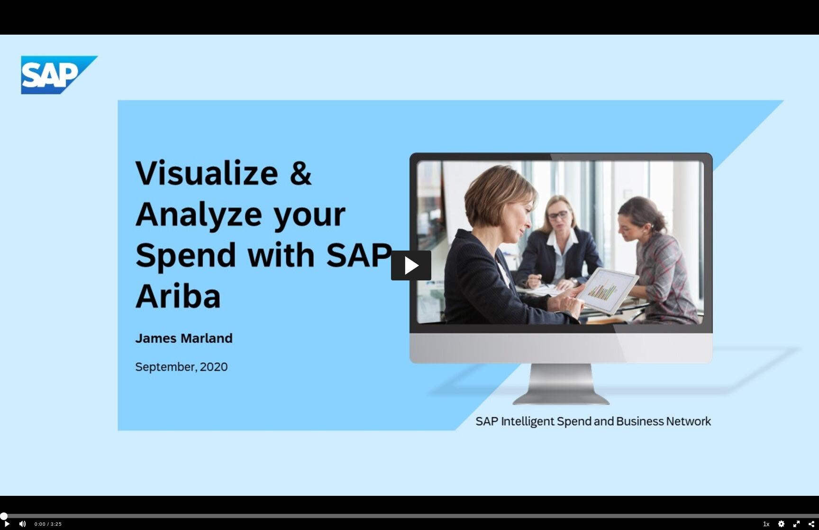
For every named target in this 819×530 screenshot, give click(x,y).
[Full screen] (796, 524)
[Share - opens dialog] (811, 524)
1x (766, 524)
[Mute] (22, 524)
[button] (411, 265)
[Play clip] (7, 524)
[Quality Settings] (781, 524)
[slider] (409, 516)
